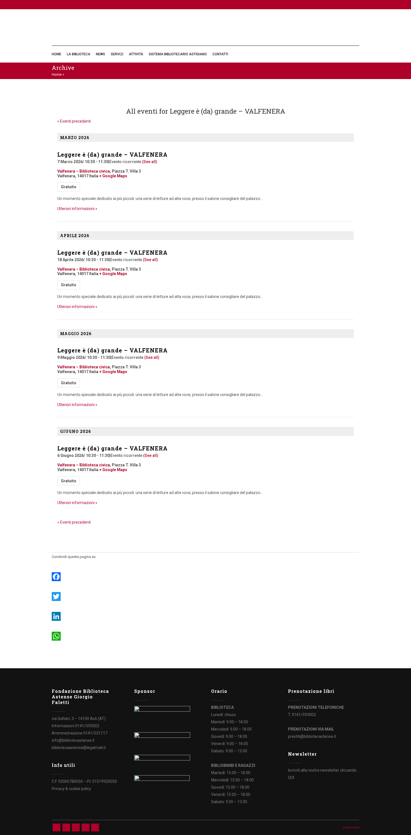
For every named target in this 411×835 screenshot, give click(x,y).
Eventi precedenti (74, 121)
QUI (291, 777)
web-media (350, 827)
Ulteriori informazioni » (77, 208)
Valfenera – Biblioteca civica (83, 171)
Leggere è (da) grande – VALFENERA (112, 154)
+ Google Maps (113, 176)
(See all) (149, 161)
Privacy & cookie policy (71, 788)
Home (57, 74)
